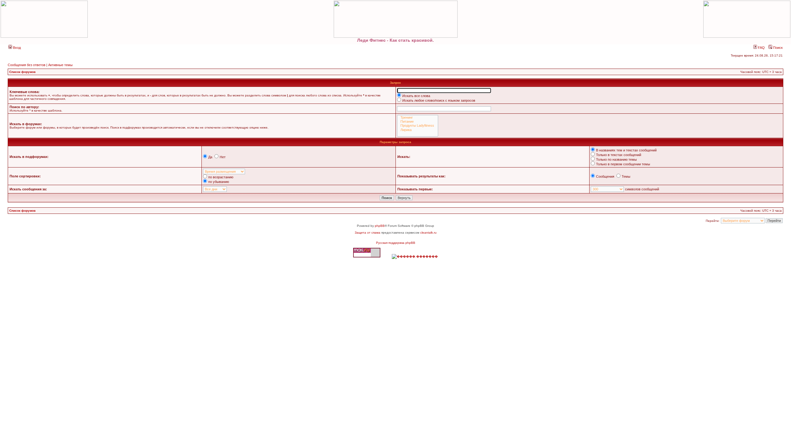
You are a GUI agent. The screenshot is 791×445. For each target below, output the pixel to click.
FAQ (761, 47)
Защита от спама (367, 232)
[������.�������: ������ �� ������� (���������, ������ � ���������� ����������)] (415, 256)
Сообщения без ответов (26, 65)
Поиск (777, 47)
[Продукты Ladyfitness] (418, 126)
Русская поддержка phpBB (395, 242)
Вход (16, 47)
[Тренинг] (418, 118)
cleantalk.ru (428, 232)
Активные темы (60, 65)
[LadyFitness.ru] (395, 19)
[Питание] (418, 122)
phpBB (380, 225)
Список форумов (22, 72)
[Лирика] (418, 130)
